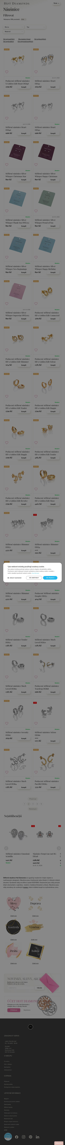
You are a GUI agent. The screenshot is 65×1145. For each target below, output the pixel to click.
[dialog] (32, 572)
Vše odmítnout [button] (34, 577)
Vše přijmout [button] (50, 577)
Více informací (35, 573)
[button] (14, 578)
